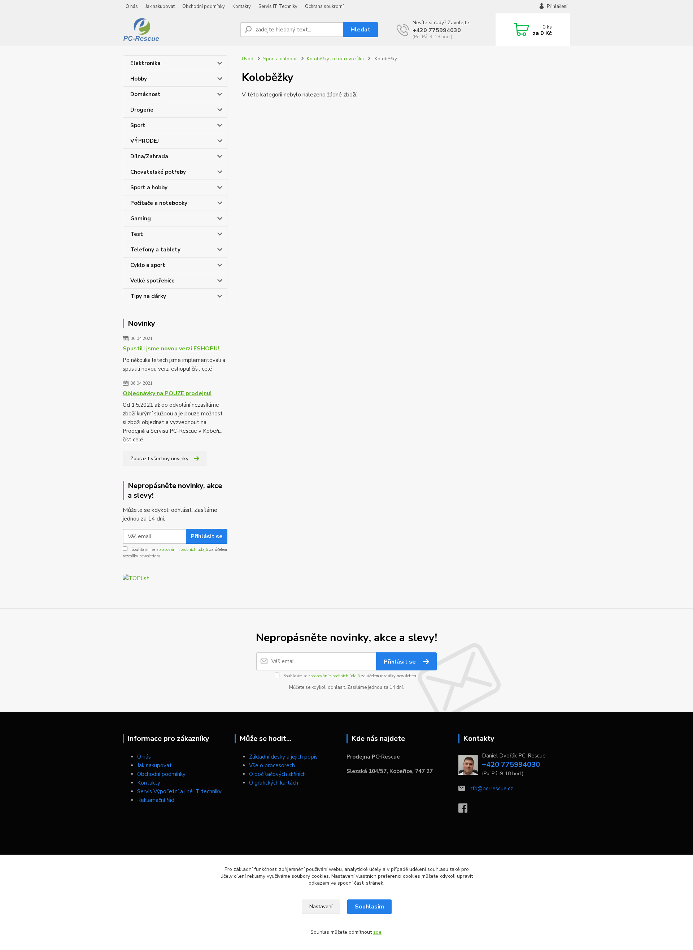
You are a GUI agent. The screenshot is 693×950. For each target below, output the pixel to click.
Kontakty (241, 6)
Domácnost (145, 94)
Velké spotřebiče (152, 280)
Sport (137, 125)
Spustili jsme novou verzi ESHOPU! (171, 349)
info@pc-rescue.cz (490, 788)
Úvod (247, 59)
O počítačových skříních (277, 774)
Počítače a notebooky (158, 203)
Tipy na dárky (148, 296)
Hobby (138, 78)
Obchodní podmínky (203, 6)
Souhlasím (369, 907)
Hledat (360, 30)
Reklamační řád (155, 800)
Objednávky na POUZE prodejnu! (167, 393)
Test (136, 234)
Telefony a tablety (155, 249)
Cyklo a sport (147, 265)
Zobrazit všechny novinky (159, 458)
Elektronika (145, 63)
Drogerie (141, 109)
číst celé (202, 368)
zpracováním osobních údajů (182, 549)
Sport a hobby (148, 187)
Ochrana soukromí (324, 6)
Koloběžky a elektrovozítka (335, 59)
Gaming (140, 218)
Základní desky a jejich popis (283, 756)
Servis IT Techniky (277, 6)
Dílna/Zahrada (149, 156)
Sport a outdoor (280, 59)
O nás (132, 6)
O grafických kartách (273, 782)
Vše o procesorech (272, 765)
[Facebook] (466, 810)
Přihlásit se (207, 536)
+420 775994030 (437, 30)
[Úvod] (179, 29)
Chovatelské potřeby (158, 172)
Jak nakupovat (160, 6)
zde (377, 932)
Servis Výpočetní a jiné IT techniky (179, 791)
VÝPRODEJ (144, 140)
